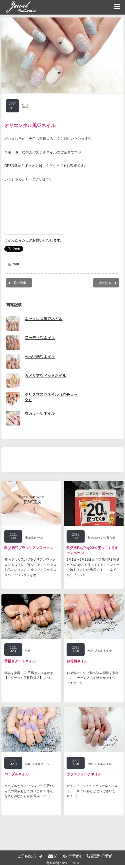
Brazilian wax (34, 537)
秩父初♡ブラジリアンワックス (28, 548)
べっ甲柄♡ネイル (40, 356)
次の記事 (105, 283)
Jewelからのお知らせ (101, 537)
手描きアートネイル (20, 661)
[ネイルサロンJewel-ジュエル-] (18, 7)
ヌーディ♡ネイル (40, 338)
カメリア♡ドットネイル (45, 375)
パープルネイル (16, 774)
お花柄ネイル (77, 661)
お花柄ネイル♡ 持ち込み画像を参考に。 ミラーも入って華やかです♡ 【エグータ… (93, 678)
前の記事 (19, 283)
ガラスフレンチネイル (84, 774)
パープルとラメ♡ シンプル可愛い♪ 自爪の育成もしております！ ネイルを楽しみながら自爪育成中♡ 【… (30, 791)
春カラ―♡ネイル (40, 413)
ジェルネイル (103, 650)
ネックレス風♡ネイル (44, 319)
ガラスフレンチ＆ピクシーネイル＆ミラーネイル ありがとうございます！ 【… (92, 791)
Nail (25, 106)
